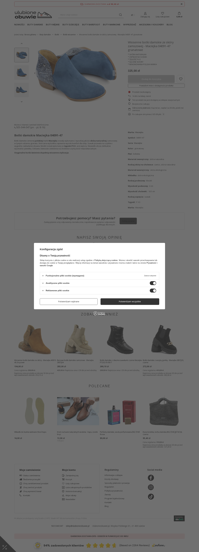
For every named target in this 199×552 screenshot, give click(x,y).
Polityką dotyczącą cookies (106, 260)
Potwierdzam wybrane (68, 301)
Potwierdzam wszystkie (130, 301)
